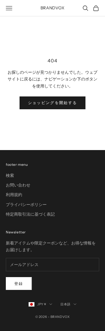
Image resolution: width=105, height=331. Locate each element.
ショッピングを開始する (52, 102)
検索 (10, 175)
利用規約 (14, 194)
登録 (18, 283)
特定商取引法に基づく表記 (30, 214)
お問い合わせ (18, 185)
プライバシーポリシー (26, 204)
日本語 (65, 304)
